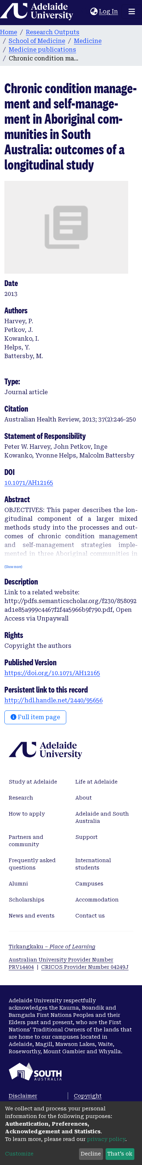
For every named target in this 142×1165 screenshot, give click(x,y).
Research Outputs (52, 32)
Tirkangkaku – (52, 947)
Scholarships (26, 900)
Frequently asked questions (32, 864)
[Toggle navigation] (132, 11)
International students (93, 864)
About (83, 798)
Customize (19, 1154)
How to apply (27, 814)
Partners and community (26, 840)
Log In (109, 11)
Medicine (88, 40)
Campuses (89, 884)
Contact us (90, 916)
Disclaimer (23, 1096)
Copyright (88, 1096)
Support (86, 837)
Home (8, 32)
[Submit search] (84, 11)
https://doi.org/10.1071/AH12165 (52, 673)
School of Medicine (37, 40)
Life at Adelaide (96, 782)
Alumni (18, 884)
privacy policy (106, 1139)
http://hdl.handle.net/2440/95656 (53, 700)
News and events (32, 916)
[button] (93, 11)
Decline (91, 1154)
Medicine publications (42, 49)
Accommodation (97, 900)
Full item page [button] (38, 717)
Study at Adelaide (33, 782)
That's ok (119, 1154)
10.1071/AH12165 (28, 482)
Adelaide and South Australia (102, 817)
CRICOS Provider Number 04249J (85, 967)
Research (21, 798)
